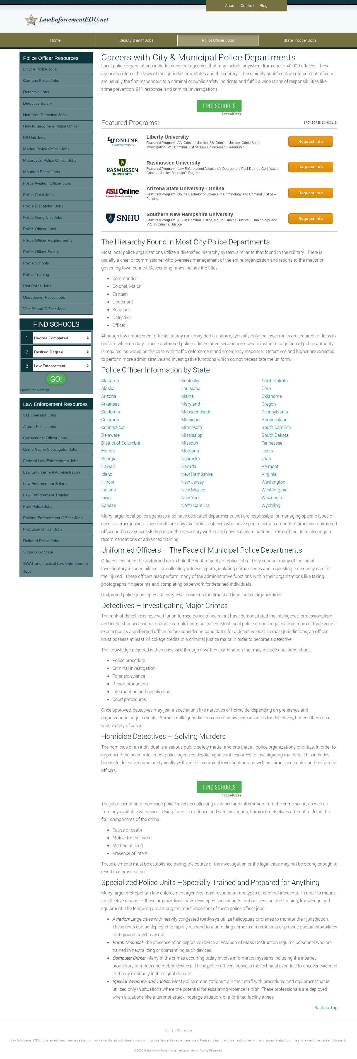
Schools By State (38, 552)
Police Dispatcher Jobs (43, 206)
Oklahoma (272, 396)
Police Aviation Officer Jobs (47, 183)
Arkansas (110, 404)
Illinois (107, 482)
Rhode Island (275, 419)
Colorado (110, 419)
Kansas (108, 505)
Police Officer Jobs (218, 40)
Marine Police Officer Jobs (46, 149)
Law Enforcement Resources (55, 404)
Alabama (110, 380)
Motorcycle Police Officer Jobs (49, 160)
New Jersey (192, 482)
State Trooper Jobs (300, 40)
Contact (248, 5)
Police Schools (36, 263)
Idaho (106, 474)
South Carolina (276, 427)
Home (55, 40)
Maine (187, 396)
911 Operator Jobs (39, 415)
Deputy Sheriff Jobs (136, 40)
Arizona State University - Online (185, 188)
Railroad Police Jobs (41, 540)
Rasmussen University (173, 163)
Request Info (310, 141)
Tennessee (272, 443)
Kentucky (190, 380)
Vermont (270, 466)
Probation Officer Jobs (42, 529)
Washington (273, 482)
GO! (56, 379)
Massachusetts (196, 412)
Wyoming (271, 505)
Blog (263, 5)
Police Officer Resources (50, 58)
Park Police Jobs (37, 506)
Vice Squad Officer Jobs (44, 309)
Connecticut (113, 427)
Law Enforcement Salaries (46, 483)
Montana (190, 450)
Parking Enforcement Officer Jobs (53, 518)
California (110, 412)
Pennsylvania (275, 412)
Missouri (189, 443)
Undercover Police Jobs (44, 297)
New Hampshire (197, 474)
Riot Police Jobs (37, 286)
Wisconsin (272, 497)
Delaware (110, 435)
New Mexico (193, 489)
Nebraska (190, 458)
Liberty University (167, 137)
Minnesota (191, 427)
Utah (266, 458)
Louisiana (191, 388)
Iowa (106, 497)
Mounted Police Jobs (41, 172)
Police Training (36, 274)
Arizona (108, 396)
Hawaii (108, 466)
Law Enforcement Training (46, 495)
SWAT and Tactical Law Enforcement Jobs (55, 567)
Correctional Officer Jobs (45, 438)
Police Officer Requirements (48, 240)
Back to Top (325, 1007)
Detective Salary (37, 103)
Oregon (269, 404)
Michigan (190, 419)
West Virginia (275, 489)
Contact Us (184, 1030)
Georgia (109, 458)
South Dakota (275, 435)
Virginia (269, 474)
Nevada (188, 466)
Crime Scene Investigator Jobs (50, 449)
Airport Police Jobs (39, 426)
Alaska (108, 388)
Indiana (108, 489)
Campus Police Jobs (41, 80)
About (230, 5)
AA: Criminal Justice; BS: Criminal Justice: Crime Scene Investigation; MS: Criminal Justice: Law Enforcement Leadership (203, 145)
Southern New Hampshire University (189, 214)
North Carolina (195, 505)
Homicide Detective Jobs (45, 114)
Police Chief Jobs (38, 194)
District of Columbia (120, 443)
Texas (267, 450)
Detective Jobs (36, 92)
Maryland (190, 404)
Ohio (266, 388)
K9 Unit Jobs (34, 137)
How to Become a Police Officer (51, 126)
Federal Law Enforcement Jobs (50, 461)
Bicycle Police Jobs (40, 69)
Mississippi (192, 435)
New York (190, 497)
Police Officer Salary (41, 251)
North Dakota (275, 380)
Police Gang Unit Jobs (42, 217)
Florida (108, 450)
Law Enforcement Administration (51, 472)
